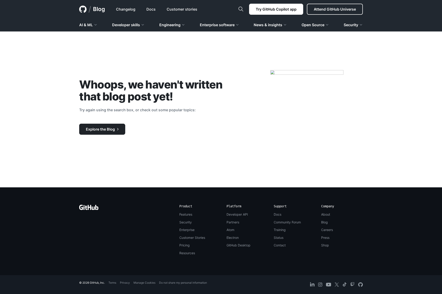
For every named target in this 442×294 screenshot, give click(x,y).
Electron (233, 238)
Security (185, 222)
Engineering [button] (169, 25)
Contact (280, 245)
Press (325, 238)
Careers (327, 230)
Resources (187, 253)
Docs (277, 214)
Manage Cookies (144, 282)
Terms (112, 282)
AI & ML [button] (86, 25)
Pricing (184, 245)
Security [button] (351, 25)
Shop (325, 245)
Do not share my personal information (183, 282)
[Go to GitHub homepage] (89, 209)
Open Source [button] (313, 25)
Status (278, 238)
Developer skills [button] (126, 25)
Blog (99, 9)
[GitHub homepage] (83, 9)
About (325, 214)
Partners (233, 222)
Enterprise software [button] (217, 25)
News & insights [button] (268, 25)
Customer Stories (192, 238)
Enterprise (187, 230)
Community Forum (287, 222)
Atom (230, 230)
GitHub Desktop (238, 245)
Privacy (125, 282)
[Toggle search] (240, 9)
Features (185, 214)
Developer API (237, 214)
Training (280, 230)
